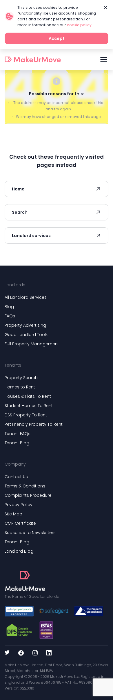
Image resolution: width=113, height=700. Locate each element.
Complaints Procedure (28, 495)
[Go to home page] (25, 581)
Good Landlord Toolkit (27, 334)
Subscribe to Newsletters (30, 532)
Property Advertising (25, 325)
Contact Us (16, 477)
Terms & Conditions (25, 486)
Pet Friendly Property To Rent (34, 424)
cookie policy (79, 24)
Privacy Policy (18, 505)
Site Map (13, 514)
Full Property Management (32, 344)
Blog (9, 307)
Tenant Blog (17, 443)
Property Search (21, 378)
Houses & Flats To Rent (28, 396)
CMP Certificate (20, 523)
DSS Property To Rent (26, 415)
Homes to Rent (20, 387)
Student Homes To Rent (29, 406)
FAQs (10, 316)
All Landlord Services (26, 297)
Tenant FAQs (17, 433)
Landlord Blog (19, 551)
